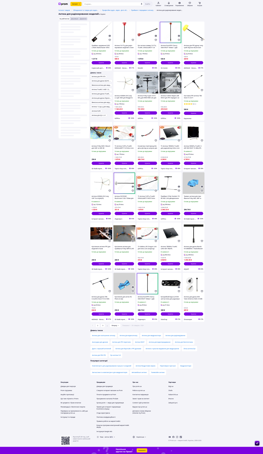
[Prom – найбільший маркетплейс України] (63, 4)
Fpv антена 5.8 (115, 355)
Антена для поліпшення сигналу (103, 335)
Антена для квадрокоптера (151, 335)
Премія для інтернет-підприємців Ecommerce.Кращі (109, 408)
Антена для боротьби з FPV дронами (128, 349)
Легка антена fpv (189, 349)
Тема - (104, 437)
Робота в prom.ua (139, 390)
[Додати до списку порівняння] (109, 36)
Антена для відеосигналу (128, 335)
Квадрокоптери (185, 366)
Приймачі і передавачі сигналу (142, 10)
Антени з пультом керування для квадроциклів (162, 349)
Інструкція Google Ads (104, 431)
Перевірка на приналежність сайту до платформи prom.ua (74, 412)
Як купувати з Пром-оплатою (71, 403)
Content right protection (141, 403)
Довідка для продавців (105, 386)
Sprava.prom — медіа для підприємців (110, 403)
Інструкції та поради (68, 417)
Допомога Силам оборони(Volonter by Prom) (142, 412)
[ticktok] (181, 437)
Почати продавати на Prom (106, 394)
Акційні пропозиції (67, 394)
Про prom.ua (137, 386)
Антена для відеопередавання (159, 342)
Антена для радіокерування (175, 335)
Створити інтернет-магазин (106, 390)
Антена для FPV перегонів (121, 342)
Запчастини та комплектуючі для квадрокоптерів (109, 372)
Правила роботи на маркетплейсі (108, 421)
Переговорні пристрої (168, 366)
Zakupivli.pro (172, 403)
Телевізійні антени (157, 372)
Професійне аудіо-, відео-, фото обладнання (115, 10)
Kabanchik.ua (173, 394)
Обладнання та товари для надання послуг (86, 10)
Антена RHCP (139, 342)
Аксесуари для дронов (100, 342)
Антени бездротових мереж (145, 366)
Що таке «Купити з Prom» (70, 399)
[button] (101, 62)
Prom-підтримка (66, 390)
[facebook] (173, 437)
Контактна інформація (140, 394)
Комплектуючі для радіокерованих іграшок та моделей (111, 366)
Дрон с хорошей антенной (101, 349)
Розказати (141, 450)
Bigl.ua (170, 386)
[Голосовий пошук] (141, 4)
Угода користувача (103, 413)
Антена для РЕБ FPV (99, 355)
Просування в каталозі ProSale (107, 399)
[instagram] (177, 437)
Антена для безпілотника (184, 342)
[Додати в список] (109, 40)
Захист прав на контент (141, 399)
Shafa (170, 390)
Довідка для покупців (68, 386)
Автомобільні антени (139, 372)
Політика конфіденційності (106, 417)
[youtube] (169, 437)
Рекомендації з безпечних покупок (73, 407)
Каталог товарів (64, 10)
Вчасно (171, 399)
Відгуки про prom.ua (140, 407)
